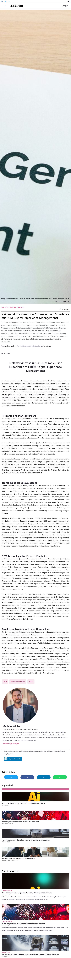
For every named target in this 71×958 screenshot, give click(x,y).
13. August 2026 (6, 925)
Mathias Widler (9, 346)
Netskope (47, 346)
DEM (5, 682)
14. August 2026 (6, 895)
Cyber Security (7, 890)
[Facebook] (2, 1)
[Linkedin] (9, 1)
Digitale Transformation (12, 307)
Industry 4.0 (6, 952)
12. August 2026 (6, 956)
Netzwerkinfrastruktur (18, 682)
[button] (68, 1)
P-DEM (31, 682)
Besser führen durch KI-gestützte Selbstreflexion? (19, 858)
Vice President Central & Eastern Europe (17, 729)
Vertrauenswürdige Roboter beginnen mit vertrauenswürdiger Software (26, 840)
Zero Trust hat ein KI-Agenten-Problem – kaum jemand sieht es (23, 803)
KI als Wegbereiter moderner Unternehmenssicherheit (20, 822)
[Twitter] (5, 1)
